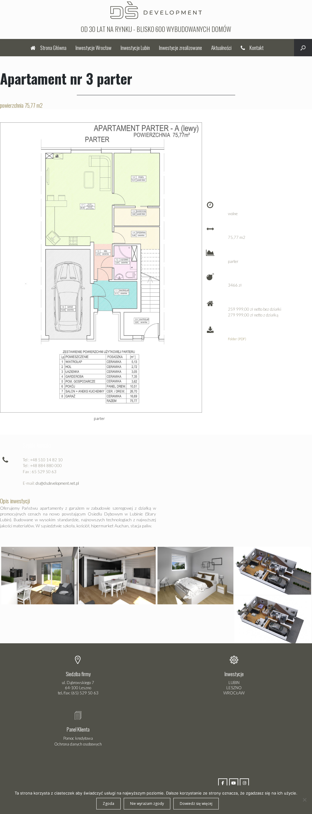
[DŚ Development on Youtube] (233, 783)
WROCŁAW (234, 692)
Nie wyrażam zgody (147, 803)
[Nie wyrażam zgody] (304, 800)
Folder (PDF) (237, 339)
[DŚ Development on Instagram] (244, 783)
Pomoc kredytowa (78, 738)
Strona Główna (53, 47)
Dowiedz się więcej (196, 803)
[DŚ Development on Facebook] (222, 783)
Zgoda (108, 803)
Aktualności (221, 47)
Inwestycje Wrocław (94, 47)
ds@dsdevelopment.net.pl (57, 483)
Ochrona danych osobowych (78, 744)
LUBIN (234, 682)
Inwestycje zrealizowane (180, 47)
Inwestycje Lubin (135, 47)
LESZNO (234, 687)
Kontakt (257, 47)
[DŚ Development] (156, 9)
